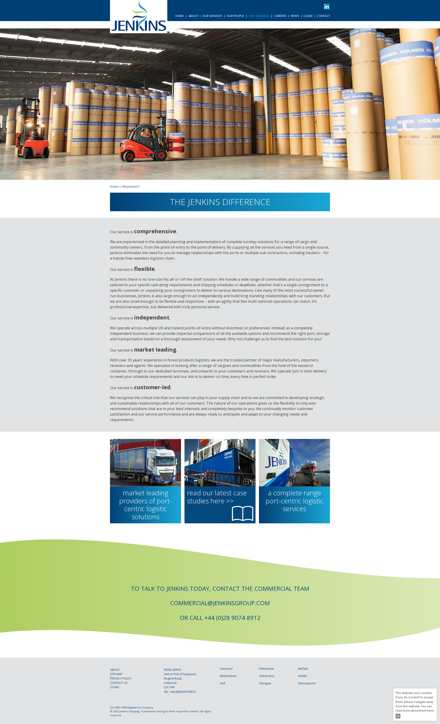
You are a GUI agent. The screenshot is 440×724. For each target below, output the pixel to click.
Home (179, 16)
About (193, 16)
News (295, 16)
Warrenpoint (307, 683)
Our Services (212, 16)
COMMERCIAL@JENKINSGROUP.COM (220, 603)
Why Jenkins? (259, 16)
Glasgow (265, 683)
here (430, 710)
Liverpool (226, 668)
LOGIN (114, 687)
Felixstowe (266, 668)
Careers (280, 16)
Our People (235, 16)
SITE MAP (116, 674)
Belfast (303, 668)
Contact (323, 16)
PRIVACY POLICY (121, 678)
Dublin (302, 676)
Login (308, 16)
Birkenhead (228, 676)
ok (398, 716)
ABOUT (115, 670)
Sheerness (267, 676)
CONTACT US (119, 683)
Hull (222, 683)
